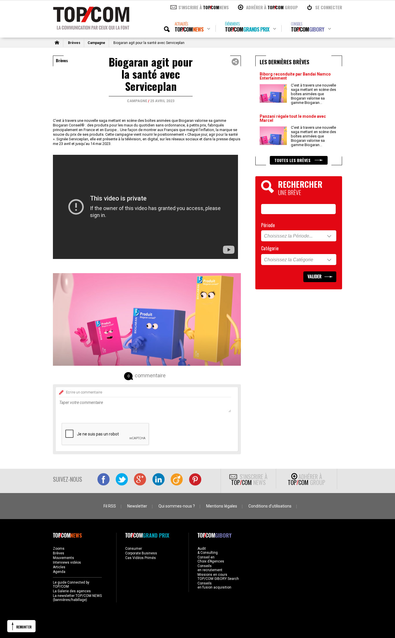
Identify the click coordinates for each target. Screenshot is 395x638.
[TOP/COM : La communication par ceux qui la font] (91, 28)
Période (268, 225)
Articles (59, 567)
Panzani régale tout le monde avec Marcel (293, 118)
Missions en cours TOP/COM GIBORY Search (218, 577)
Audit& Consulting (208, 551)
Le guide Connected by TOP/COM (71, 584)
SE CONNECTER (328, 7)
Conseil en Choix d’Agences (211, 559)
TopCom (189, 27)
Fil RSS (110, 506)
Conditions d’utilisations (269, 506)
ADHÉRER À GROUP (272, 7)
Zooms (58, 549)
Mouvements (63, 558)
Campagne (96, 43)
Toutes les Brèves (293, 160)
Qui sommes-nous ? (176, 506)
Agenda (59, 572)
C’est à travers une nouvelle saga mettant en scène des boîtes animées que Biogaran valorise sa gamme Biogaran (313, 94)
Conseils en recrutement (210, 568)
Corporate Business (141, 553)
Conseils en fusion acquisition (214, 585)
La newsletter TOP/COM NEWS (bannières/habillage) (77, 598)
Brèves (74, 43)
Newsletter (137, 506)
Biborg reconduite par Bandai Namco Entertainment (295, 76)
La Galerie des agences (72, 591)
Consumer (133, 549)
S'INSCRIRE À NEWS (203, 7)
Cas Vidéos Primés (140, 558)
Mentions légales (221, 506)
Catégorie (269, 248)
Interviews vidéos (67, 562)
